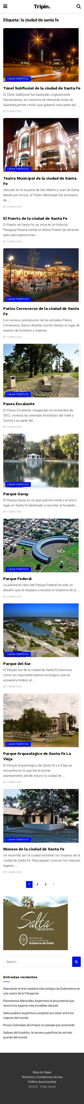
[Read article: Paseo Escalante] (42, 371)
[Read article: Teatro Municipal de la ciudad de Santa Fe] (42, 145)
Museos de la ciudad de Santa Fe (33, 849)
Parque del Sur (17, 663)
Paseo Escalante (19, 403)
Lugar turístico (18, 78)
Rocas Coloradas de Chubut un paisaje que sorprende (39, 1025)
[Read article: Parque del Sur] (42, 631)
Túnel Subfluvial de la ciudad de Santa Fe (41, 88)
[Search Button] (78, 6)
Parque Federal (17, 578)
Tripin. (42, 6)
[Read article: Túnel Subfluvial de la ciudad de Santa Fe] (42, 55)
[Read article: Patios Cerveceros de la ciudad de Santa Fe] (42, 275)
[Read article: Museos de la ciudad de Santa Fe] (42, 816)
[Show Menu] (5, 6)
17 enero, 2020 (13, 111)
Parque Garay (15, 494)
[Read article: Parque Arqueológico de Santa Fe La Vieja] (42, 721)
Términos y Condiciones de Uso (42, 1077)
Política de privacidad (42, 1081)
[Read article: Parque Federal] (42, 546)
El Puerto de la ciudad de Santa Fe (35, 218)
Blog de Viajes (42, 1072)
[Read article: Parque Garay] (42, 461)
